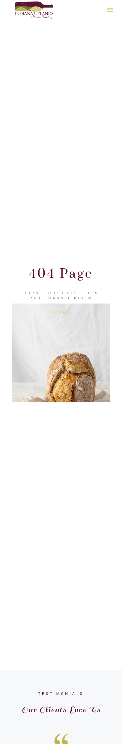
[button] (110, 9)
